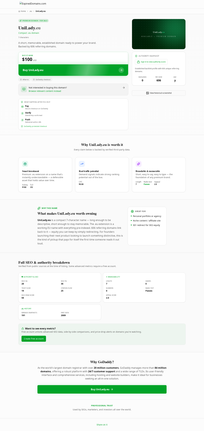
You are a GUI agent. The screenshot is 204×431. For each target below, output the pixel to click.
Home (23, 11)
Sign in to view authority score (153, 62)
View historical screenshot (161, 93)
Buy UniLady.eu (100, 389)
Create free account (34, 338)
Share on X (102, 424)
